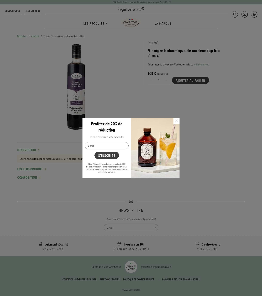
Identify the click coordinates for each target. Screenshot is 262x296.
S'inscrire (106, 155)
